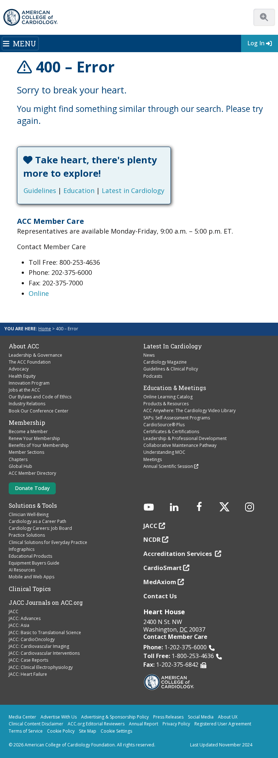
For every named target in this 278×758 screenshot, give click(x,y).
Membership (27, 422)
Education (78, 190)
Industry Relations (27, 404)
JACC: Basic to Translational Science (45, 632)
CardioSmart (162, 568)
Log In (256, 43)
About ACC (24, 346)
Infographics (21, 549)
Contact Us (160, 596)
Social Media (201, 717)
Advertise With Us (59, 717)
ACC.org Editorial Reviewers (96, 724)
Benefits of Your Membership (39, 445)
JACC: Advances (25, 618)
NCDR (152, 539)
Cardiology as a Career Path (37, 521)
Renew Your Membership (34, 438)
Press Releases (168, 717)
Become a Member (28, 431)
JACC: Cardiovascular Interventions (44, 653)
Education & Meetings (174, 387)
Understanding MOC (164, 452)
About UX (227, 717)
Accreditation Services (178, 553)
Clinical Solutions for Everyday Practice (48, 542)
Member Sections (26, 452)
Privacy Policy (176, 724)
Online (39, 293)
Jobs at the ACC (24, 390)
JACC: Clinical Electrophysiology (41, 667)
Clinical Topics (30, 588)
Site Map (87, 731)
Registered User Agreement (222, 724)
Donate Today (32, 488)
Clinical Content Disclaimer (36, 724)
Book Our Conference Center (38, 411)
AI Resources (22, 570)
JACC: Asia (19, 625)
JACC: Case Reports (28, 660)
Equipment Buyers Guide (34, 563)
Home (44, 329)
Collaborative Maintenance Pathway (179, 445)
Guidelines (40, 190)
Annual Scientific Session (168, 466)
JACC (13, 611)
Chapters (18, 459)
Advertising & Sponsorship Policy (115, 717)
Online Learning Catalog (168, 397)
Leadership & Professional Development (185, 438)
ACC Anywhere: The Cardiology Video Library (189, 410)
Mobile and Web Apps (31, 577)
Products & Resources (166, 404)
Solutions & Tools (33, 505)
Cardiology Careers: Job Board (40, 528)
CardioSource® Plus (164, 425)
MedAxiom (159, 582)
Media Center (22, 717)
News (149, 355)
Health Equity (22, 376)
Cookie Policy (61, 731)
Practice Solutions (27, 535)
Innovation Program (29, 383)
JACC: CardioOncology (32, 639)
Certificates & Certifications (171, 431)
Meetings (152, 459)
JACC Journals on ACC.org (46, 602)
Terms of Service (26, 731)
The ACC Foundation (30, 362)
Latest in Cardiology (133, 190)
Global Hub (20, 466)
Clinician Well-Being (29, 514)
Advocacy (19, 369)
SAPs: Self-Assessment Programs (176, 418)
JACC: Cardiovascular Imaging (39, 646)
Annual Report (143, 724)
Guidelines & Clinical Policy (170, 369)
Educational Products (30, 556)
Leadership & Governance (35, 355)
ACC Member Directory (32, 473)
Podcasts (152, 376)
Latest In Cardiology (172, 346)
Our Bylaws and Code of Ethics (40, 397)
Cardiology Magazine (165, 362)
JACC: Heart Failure (28, 674)
